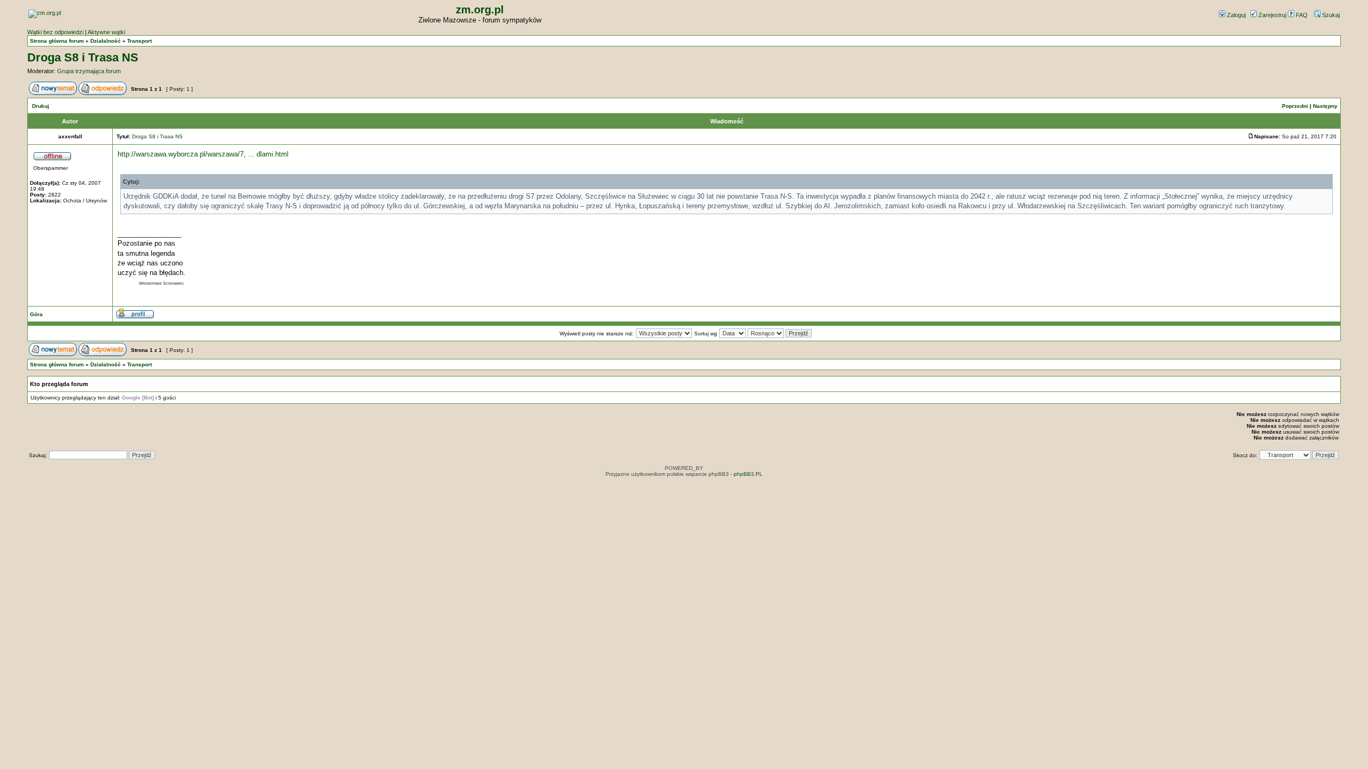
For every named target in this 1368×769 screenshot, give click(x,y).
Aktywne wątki (106, 32)
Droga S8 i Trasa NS (82, 57)
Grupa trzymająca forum (89, 71)
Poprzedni (1295, 106)
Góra (36, 314)
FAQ (1301, 15)
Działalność (105, 41)
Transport (139, 41)
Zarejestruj (1271, 15)
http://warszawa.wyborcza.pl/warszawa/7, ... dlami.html (203, 154)
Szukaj (1330, 15)
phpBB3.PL (748, 474)
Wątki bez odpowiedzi (55, 32)
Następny (1325, 106)
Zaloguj (1235, 15)
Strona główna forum (57, 41)
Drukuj (40, 106)
